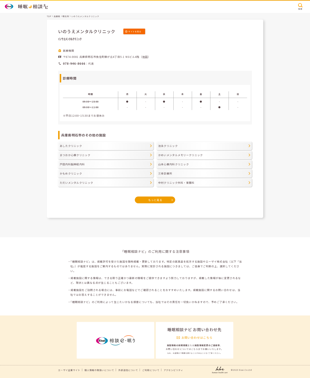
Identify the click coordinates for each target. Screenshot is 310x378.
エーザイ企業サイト (69, 370)
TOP (49, 16)
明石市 (65, 16)
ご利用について (151, 370)
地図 (145, 57)
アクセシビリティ (173, 370)
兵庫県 (57, 16)
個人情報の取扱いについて (99, 370)
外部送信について (128, 370)
